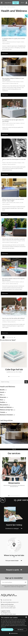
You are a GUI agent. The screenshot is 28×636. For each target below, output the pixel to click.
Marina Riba (13, 202)
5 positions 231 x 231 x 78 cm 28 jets (14, 371)
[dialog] (14, 625)
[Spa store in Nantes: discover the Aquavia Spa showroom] (14, 267)
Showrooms (14, 483)
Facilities (21, 81)
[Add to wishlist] (25, 344)
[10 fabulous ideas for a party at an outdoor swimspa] (14, 27)
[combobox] (26, 617)
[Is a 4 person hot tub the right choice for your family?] (14, 108)
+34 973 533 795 (7, 600)
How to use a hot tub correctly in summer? (13, 239)
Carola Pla (13, 281)
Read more (5, 53)
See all (14, 449)
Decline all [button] (20, 629)
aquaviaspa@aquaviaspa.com (11, 602)
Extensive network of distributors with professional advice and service (14, 486)
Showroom (7, 283)
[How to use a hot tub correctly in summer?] (14, 227)
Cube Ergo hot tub (14, 369)
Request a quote (15, 3)
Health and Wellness (6, 43)
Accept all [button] (7, 629)
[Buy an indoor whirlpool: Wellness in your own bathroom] (14, 67)
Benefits (21, 202)
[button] (12, 376)
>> (14, 337)
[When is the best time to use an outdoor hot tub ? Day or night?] (14, 187)
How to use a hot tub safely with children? (13, 318)
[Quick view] (25, 347)
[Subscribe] (25, 582)
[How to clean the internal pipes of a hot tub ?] (14, 148)
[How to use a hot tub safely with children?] (14, 307)
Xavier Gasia (13, 81)
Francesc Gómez (14, 162)
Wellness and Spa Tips (14, 83)
